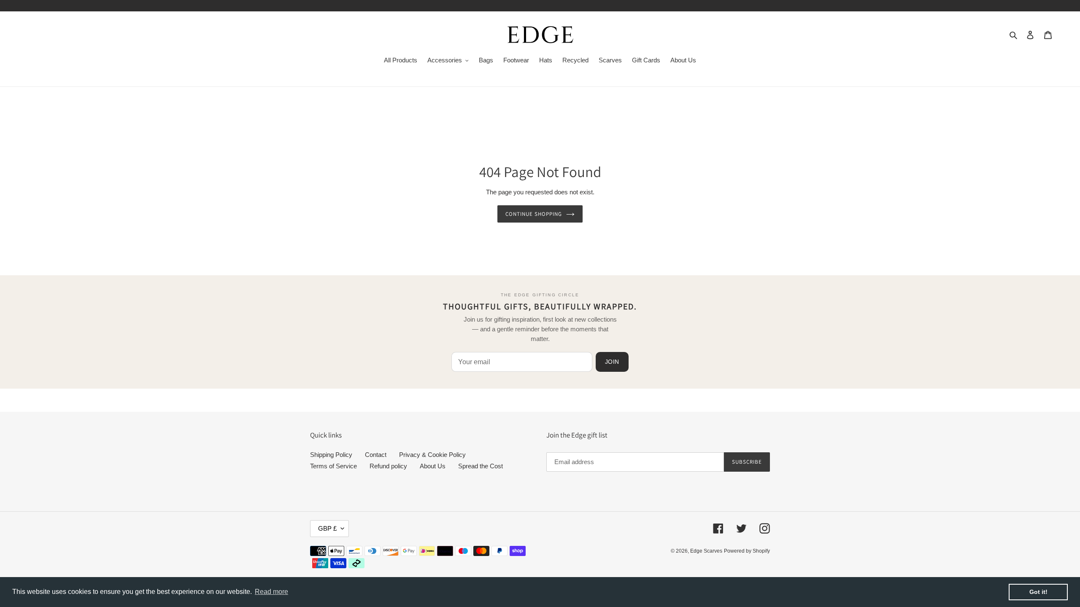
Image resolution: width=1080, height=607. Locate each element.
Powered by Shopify (747, 551)
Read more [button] (271, 591)
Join (612, 361)
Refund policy (388, 466)
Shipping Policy (331, 454)
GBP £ (327, 528)
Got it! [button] (1038, 591)
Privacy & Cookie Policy (432, 454)
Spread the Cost (480, 466)
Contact (375, 454)
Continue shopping (533, 214)
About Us (433, 466)
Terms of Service (333, 466)
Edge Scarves (706, 551)
